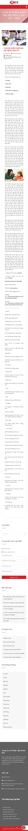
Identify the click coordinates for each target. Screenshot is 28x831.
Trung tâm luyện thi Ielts (9, 816)
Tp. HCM (5, 673)
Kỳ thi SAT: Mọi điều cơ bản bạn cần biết (13, 602)
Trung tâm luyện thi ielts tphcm (11, 818)
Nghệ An (5, 689)
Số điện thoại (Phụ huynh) (8, 560)
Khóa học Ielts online (8, 645)
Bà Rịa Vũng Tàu (7, 727)
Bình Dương (6, 696)
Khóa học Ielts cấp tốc (9, 642)
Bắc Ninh (5, 681)
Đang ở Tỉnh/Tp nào (7, 571)
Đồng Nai (5, 715)
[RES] (14, 2)
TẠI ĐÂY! (19, 273)
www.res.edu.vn (14, 288)
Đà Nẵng (5, 719)
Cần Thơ (5, 723)
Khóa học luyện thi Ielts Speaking (12, 657)
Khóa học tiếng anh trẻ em (10, 814)
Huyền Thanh (8, 55)
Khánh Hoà (6, 708)
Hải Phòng (6, 712)
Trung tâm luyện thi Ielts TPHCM (11, 649)
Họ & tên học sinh (6, 566)
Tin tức (9, 58)
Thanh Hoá (6, 704)
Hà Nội (5, 677)
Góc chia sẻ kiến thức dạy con (12, 57)
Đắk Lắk (5, 685)
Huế (4, 693)
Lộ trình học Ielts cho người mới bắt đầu (13, 653)
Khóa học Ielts (7, 638)
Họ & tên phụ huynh (7, 555)
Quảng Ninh (6, 700)
